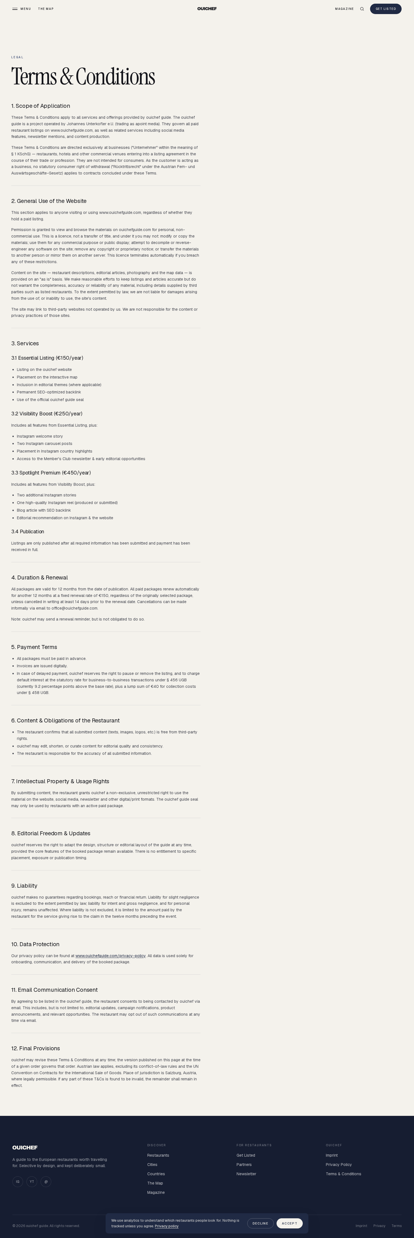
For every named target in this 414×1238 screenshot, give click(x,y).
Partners (244, 1164)
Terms (396, 1226)
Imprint (332, 1155)
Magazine (344, 9)
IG (17, 1181)
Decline (260, 1223)
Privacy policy (167, 1226)
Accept (289, 1223)
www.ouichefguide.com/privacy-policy (110, 955)
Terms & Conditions (343, 1173)
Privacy (379, 1226)
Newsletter (246, 1173)
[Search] (362, 8)
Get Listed (386, 9)
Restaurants (158, 1155)
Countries (156, 1173)
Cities (152, 1164)
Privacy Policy (339, 1164)
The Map (46, 9)
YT (32, 1181)
